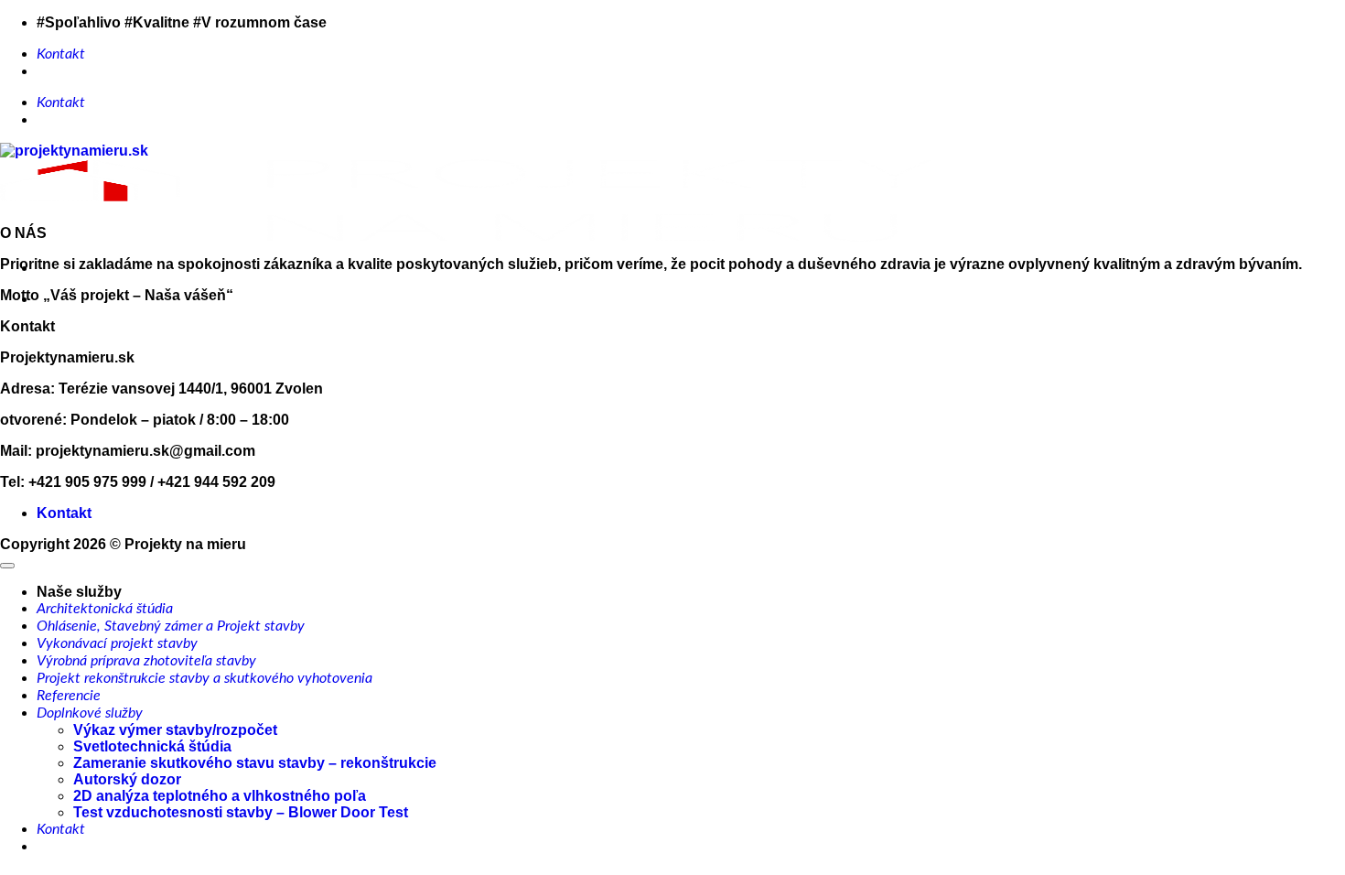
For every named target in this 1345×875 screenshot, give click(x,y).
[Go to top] (7, 565)
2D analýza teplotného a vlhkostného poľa (219, 796)
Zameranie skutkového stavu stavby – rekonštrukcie (254, 763)
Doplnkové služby (90, 713)
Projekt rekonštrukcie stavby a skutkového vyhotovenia (204, 678)
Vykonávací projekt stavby (117, 643)
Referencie (69, 695)
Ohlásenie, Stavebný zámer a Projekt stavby (171, 626)
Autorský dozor (127, 779)
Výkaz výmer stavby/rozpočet (175, 730)
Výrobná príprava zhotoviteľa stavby (146, 661)
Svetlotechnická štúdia (152, 746)
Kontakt (61, 54)
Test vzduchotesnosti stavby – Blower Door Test (240, 812)
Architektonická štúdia (105, 608)
